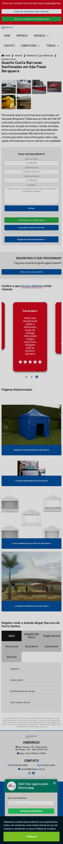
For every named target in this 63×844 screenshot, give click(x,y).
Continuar (31, 836)
